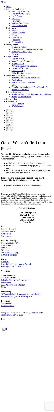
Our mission (6, 236)
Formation (5, 248)
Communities (6, 303)
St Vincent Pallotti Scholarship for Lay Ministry (20, 294)
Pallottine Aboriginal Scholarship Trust (17, 296)
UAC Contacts (7, 245)
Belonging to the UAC (10, 243)
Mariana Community (9, 252)
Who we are (6, 234)
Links (3, 287)
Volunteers (5, 250)
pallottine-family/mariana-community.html (23, 185)
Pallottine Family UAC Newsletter (15, 280)
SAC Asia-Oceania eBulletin (13, 285)
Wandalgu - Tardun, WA (11, 266)
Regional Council (8, 229)
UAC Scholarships (9, 255)
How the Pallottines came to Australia (16, 264)
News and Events (8, 278)
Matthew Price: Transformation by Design (22, 313)
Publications (6, 282)
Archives (5, 262)
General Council (8, 231)
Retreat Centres (7, 305)
